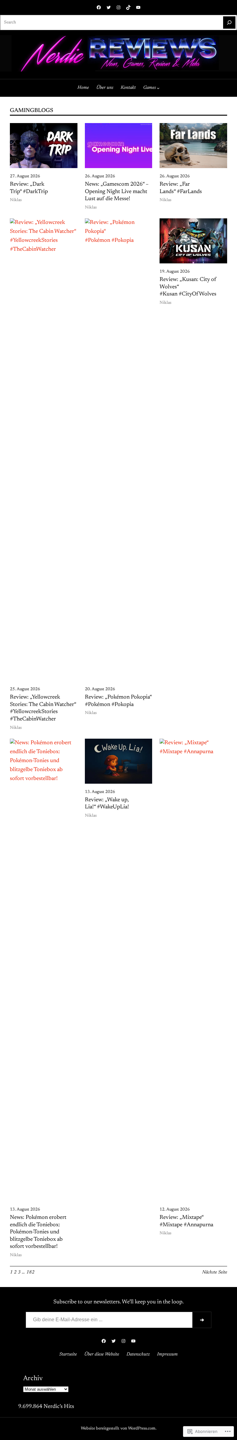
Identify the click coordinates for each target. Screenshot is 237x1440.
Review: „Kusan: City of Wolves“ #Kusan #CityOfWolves (188, 287)
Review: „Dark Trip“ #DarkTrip (29, 188)
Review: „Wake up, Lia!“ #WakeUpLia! (107, 803)
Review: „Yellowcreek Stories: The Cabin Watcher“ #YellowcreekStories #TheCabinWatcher (43, 708)
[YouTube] (138, 7)
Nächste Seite (214, 1272)
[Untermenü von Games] (158, 87)
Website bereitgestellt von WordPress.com (118, 1428)
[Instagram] (118, 7)
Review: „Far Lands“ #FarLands (181, 188)
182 (30, 1272)
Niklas (16, 200)
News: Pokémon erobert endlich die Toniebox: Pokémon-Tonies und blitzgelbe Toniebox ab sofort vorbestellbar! (38, 1232)
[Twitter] (108, 7)
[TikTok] (128, 7)
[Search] (229, 22)
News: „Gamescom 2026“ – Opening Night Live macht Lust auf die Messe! (116, 192)
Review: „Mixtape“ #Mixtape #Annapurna (186, 1221)
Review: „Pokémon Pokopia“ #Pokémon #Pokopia (118, 701)
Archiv (33, 1378)
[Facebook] (98, 7)
